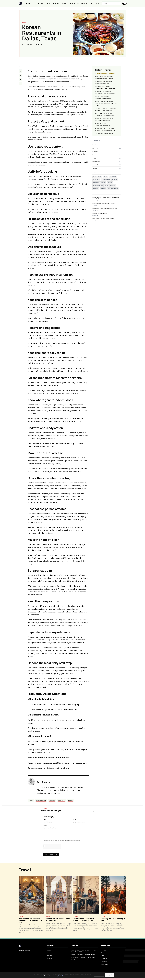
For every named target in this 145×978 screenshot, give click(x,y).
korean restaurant (41, 800)
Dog (102, 956)
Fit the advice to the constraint (105, 89)
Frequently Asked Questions (104, 133)
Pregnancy (64, 3)
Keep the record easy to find (104, 101)
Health (47, 3)
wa (20, 83)
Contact (49, 953)
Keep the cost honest (102, 96)
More (97, 3)
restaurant (52, 800)
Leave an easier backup (103, 86)
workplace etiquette (98, 185)
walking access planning (64, 112)
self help (110, 182)
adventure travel (106, 179)
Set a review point (101, 123)
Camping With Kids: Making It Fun (113, 919)
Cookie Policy (62, 976)
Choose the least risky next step (105, 130)
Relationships (82, 3)
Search (49, 958)
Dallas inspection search (38, 176)
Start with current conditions (105, 74)
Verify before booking (102, 84)
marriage (103, 182)
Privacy (49, 956)
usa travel (70, 800)
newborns (95, 188)
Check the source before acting (105, 115)
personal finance (97, 176)
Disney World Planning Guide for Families (58, 919)
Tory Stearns (43, 782)
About (49, 950)
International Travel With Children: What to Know (83, 919)
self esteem (96, 182)
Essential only (99, 975)
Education (104, 961)
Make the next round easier (104, 113)
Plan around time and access (104, 76)
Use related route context (104, 81)
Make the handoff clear (103, 120)
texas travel (61, 800)
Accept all (109, 975)
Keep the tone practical (103, 126)
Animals (40, 3)
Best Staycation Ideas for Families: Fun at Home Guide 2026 (30, 920)
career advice (96, 179)
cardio (106, 185)
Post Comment (50, 854)
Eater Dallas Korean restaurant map (44, 76)
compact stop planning (70, 87)
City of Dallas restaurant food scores (44, 126)
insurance (112, 185)
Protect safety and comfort (104, 79)
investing (114, 179)
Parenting (55, 3)
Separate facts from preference (105, 128)
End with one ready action (104, 110)
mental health (113, 176)
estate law (103, 188)
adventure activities (113, 188)
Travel (91, 3)
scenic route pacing (40, 162)
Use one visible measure (103, 91)
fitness (105, 176)
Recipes (72, 3)
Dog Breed (104, 958)
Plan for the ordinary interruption (105, 94)
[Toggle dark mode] (124, 3)
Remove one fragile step (103, 99)
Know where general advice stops (106, 108)
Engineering (104, 964)
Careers (103, 953)
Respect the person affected (105, 118)
